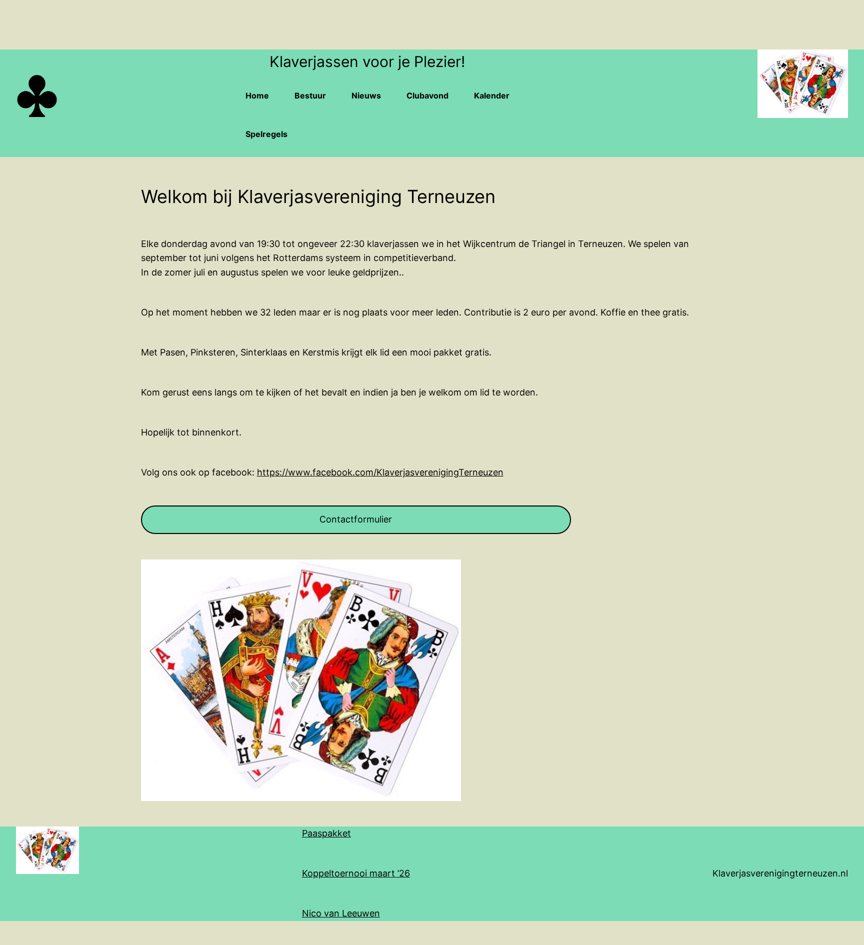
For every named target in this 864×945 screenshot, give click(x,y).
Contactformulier (356, 519)
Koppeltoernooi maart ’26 (356, 873)
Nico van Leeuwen (341, 913)
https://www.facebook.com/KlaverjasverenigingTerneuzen (380, 472)
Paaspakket (326, 833)
